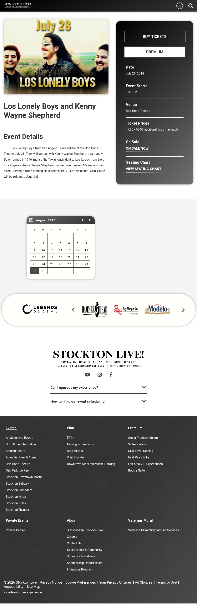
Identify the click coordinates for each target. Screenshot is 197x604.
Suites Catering (138, 444)
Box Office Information (21, 444)
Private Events (17, 520)
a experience (23, 592)
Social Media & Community (84, 550)
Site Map (33, 586)
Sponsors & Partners (81, 556)
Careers (72, 536)
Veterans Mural (140, 520)
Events (11, 428)
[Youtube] (87, 374)
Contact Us (74, 543)
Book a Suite (136, 470)
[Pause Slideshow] (180, 303)
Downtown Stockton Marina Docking (91, 464)
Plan (70, 428)
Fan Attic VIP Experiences (145, 464)
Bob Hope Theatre (18, 464)
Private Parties (16, 530)
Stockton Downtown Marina (24, 477)
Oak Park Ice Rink (17, 470)
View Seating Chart (143, 169)
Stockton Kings (16, 496)
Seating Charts (15, 451)
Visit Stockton (76, 457)
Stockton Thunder (17, 510)
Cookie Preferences (80, 582)
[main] (98, 161)
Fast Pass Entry (138, 457)
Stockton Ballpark (17, 483)
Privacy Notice (51, 582)
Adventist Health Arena (21, 457)
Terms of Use (166, 582)
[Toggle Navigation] (179, 6)
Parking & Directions (80, 444)
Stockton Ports (16, 503)
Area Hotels (75, 451)
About (72, 520)
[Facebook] (111, 374)
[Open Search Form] (190, 5)
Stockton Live (17, 5)
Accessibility (13, 586)
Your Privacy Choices (115, 582)
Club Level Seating (140, 451)
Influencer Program (80, 569)
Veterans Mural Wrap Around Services (153, 530)
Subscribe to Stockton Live (85, 530)
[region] (61, 247)
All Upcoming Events (19, 438)
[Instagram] (100, 374)
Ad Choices (144, 582)
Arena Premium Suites (143, 438)
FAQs (70, 438)
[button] (82, 220)
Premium (135, 428)
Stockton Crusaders (19, 490)
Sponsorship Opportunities (85, 563)
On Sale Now (137, 148)
